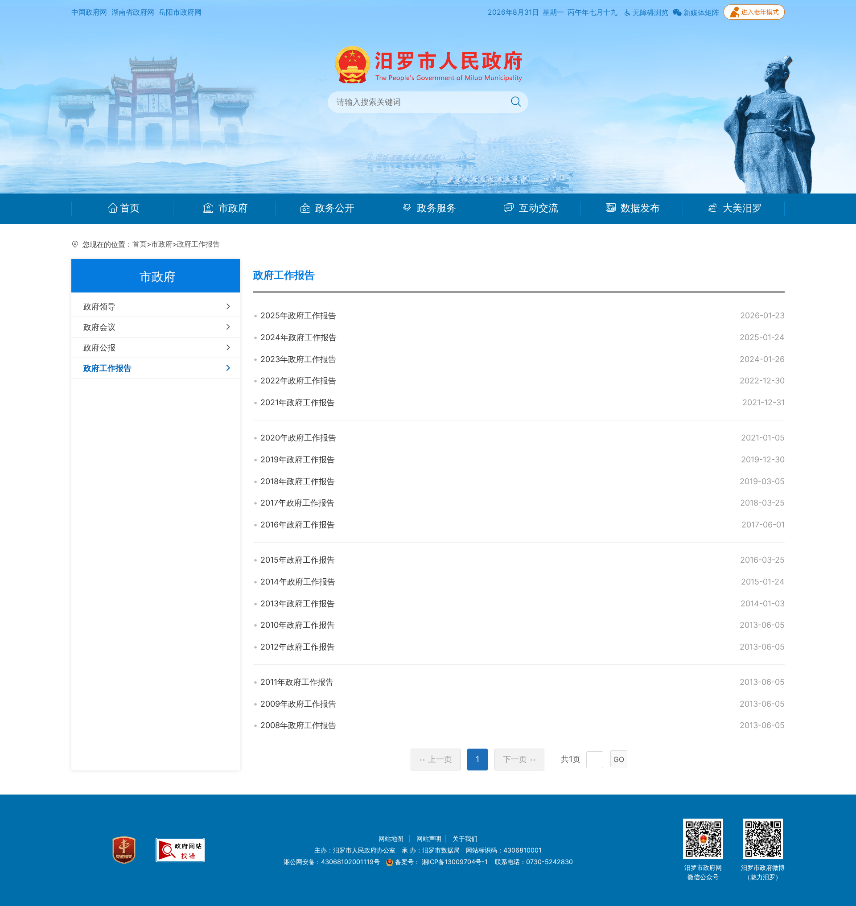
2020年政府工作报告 (298, 437)
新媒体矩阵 (700, 12)
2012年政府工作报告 (297, 646)
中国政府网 (89, 12)
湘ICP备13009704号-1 (456, 861)
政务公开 (333, 208)
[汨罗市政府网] (428, 64)
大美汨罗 (741, 208)
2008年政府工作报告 (298, 725)
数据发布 (639, 208)
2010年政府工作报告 (297, 625)
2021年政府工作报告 (297, 402)
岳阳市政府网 (180, 12)
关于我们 (465, 838)
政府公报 (99, 347)
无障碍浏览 (649, 12)
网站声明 (428, 838)
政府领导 (99, 306)
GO (618, 759)
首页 (130, 208)
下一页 (519, 759)
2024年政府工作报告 (298, 337)
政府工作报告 (198, 244)
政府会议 (99, 327)
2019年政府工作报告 (297, 459)
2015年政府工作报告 (297, 559)
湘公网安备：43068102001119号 (332, 861)
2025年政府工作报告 (298, 315)
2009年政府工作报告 (298, 703)
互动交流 (537, 208)
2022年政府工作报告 (298, 380)
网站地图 (392, 838)
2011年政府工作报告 (296, 682)
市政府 (232, 208)
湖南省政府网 (132, 12)
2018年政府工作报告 (297, 481)
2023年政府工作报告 (298, 359)
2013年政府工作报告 (297, 603)
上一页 (435, 759)
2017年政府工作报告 (297, 502)
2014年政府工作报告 (297, 581)
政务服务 (435, 208)
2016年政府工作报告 (297, 524)
